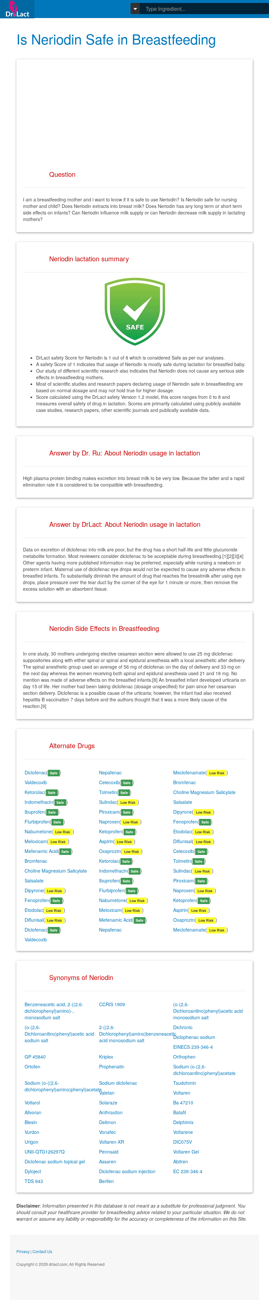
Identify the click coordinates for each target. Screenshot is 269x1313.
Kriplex (106, 1056)
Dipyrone (182, 811)
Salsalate (182, 802)
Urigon (31, 1141)
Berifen (106, 1181)
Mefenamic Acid (41, 851)
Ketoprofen (110, 831)
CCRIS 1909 (112, 1004)
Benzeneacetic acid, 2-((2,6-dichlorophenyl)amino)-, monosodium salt (54, 1011)
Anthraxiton (111, 1112)
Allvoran (33, 1112)
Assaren (107, 1161)
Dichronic (183, 1027)
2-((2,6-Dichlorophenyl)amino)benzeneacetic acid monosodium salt (137, 1034)
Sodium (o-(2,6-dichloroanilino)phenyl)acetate (204, 1069)
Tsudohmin (184, 1083)
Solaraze (108, 1102)
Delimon (107, 1122)
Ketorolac (34, 792)
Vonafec (107, 1132)
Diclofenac (35, 772)
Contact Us (42, 1251)
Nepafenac (110, 772)
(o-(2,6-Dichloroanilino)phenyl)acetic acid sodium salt (59, 1034)
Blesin (31, 1122)
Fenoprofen (185, 821)
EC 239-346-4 (187, 1171)
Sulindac (108, 802)
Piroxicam (109, 811)
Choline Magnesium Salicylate (204, 792)
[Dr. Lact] (17, 9)
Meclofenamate (189, 772)
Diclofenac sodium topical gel (55, 1161)
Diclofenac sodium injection (127, 1171)
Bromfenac (184, 782)
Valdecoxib (36, 782)
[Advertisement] (134, 111)
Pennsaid (108, 1151)
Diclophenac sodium (194, 1037)
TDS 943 (34, 1181)
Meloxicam (36, 841)
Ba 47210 (183, 1102)
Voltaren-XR (111, 1141)
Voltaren (181, 1092)
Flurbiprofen (37, 821)
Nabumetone (38, 831)
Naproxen (109, 821)
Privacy (23, 1251)
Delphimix (183, 1122)
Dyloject (33, 1171)
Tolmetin (108, 792)
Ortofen (32, 1066)
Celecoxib (109, 782)
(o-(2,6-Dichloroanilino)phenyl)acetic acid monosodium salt (208, 1011)
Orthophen (184, 1056)
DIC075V (182, 1141)
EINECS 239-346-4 (193, 1047)
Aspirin (106, 841)
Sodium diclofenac (118, 1083)
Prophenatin (111, 1066)
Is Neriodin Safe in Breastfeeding (116, 38)
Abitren (180, 1161)
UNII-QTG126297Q (45, 1151)
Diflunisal (182, 841)
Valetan (106, 1092)
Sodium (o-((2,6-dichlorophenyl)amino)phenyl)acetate (63, 1086)
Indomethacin (39, 802)
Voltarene (183, 1132)
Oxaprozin (109, 851)
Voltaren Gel (186, 1151)
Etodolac (182, 831)
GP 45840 (35, 1056)
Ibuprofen (35, 811)
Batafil (179, 1112)
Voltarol (32, 1102)
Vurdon (32, 1132)
